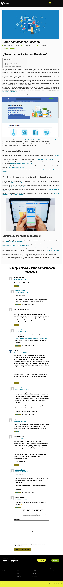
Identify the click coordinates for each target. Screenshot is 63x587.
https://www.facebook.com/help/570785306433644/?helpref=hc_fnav (41, 139)
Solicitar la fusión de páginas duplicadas (14, 241)
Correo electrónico (36, 531)
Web (15, 537)
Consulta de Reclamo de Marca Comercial (16, 182)
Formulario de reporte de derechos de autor (21, 186)
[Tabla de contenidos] (25, 60)
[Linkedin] (58, 583)
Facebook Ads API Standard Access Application (21, 163)
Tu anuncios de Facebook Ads (12, 63)
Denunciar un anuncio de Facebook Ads (44, 159)
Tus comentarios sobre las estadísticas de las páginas (41, 248)
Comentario (17, 519)
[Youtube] (56, 583)
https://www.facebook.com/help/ (10, 91)
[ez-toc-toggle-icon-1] (24, 60)
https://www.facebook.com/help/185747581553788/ (31, 338)
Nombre (16, 531)
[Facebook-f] (51, 583)
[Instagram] (54, 583)
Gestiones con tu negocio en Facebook (13, 66)
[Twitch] (61, 583)
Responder (16, 285)
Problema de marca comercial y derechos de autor (16, 64)
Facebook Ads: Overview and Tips (16, 167)
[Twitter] (49, 583)
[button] (53, 3)
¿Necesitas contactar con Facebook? (12, 62)
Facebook (45, 45)
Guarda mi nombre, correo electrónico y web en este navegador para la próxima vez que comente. (31, 545)
